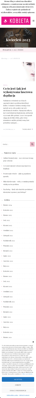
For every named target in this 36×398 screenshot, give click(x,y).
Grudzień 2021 (8, 291)
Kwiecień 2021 (8, 332)
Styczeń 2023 (7, 225)
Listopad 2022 (8, 235)
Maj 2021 (6, 327)
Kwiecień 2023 (8, 210)
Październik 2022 (9, 241)
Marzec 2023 (7, 215)
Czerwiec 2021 (8, 322)
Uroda (5, 85)
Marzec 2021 (7, 337)
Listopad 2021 (7, 297)
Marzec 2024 (7, 205)
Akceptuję (18, 379)
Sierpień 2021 (7, 312)
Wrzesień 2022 (8, 246)
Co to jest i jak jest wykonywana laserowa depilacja (17, 92)
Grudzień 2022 (8, 230)
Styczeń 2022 (7, 286)
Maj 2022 (6, 266)
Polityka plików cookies (12, 395)
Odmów (18, 385)
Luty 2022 (6, 281)
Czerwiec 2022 (8, 261)
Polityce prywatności (27, 374)
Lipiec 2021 (7, 317)
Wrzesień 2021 (8, 307)
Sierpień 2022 (7, 251)
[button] (33, 342)
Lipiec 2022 (7, 256)
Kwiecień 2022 (8, 271)
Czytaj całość (26, 129)
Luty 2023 (6, 220)
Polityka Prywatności (24, 395)
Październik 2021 (9, 302)
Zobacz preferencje (18, 390)
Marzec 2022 (7, 276)
